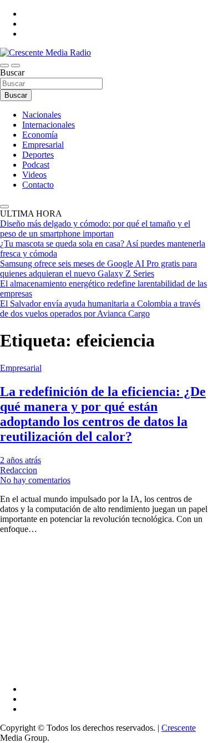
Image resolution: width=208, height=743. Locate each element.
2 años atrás (20, 460)
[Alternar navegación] (4, 65)
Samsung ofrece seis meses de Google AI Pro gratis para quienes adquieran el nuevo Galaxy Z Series (98, 268)
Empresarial (43, 144)
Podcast (35, 164)
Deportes (38, 154)
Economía (40, 134)
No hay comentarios (35, 480)
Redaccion (18, 470)
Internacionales (48, 124)
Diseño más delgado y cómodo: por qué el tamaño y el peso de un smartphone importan (95, 228)
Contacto (38, 184)
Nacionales (41, 114)
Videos (34, 174)
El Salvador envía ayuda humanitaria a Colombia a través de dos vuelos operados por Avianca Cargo (100, 308)
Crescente (178, 727)
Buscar (12, 72)
